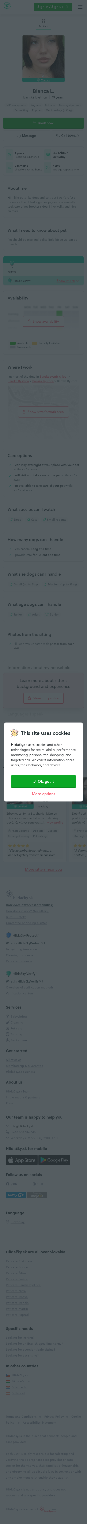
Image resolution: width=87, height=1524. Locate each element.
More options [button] (43, 793)
